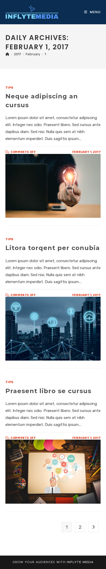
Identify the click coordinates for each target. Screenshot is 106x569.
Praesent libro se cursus (48, 391)
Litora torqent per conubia (52, 248)
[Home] (7, 54)
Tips (9, 87)
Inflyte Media (80, 562)
